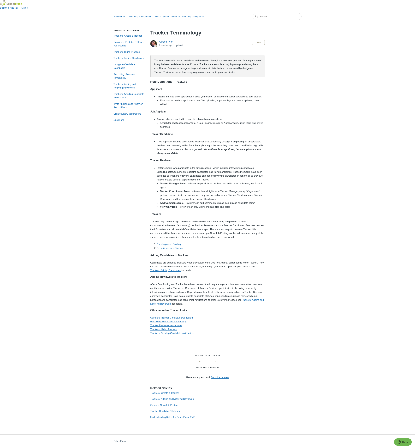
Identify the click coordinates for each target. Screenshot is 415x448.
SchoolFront (119, 16)
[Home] (11, 3)
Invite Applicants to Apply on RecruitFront (128, 105)
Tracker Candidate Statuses (165, 411)
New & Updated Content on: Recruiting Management (179, 16)
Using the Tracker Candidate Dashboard (171, 317)
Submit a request (9, 7)
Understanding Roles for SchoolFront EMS (172, 417)
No (216, 361)
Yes (199, 361)
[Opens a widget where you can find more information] (403, 442)
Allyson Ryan (166, 41)
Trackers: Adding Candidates (128, 58)
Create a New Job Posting (127, 113)
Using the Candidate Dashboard (124, 66)
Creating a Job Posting (169, 244)
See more (118, 119)
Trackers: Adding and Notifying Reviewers (124, 86)
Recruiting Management (140, 16)
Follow (258, 42)
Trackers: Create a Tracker (127, 35)
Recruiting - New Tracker (170, 248)
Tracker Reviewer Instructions (166, 325)
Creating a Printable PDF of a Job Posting (128, 44)
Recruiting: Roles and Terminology (124, 76)
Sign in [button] (24, 7)
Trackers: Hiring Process (126, 51)
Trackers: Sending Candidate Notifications (128, 96)
